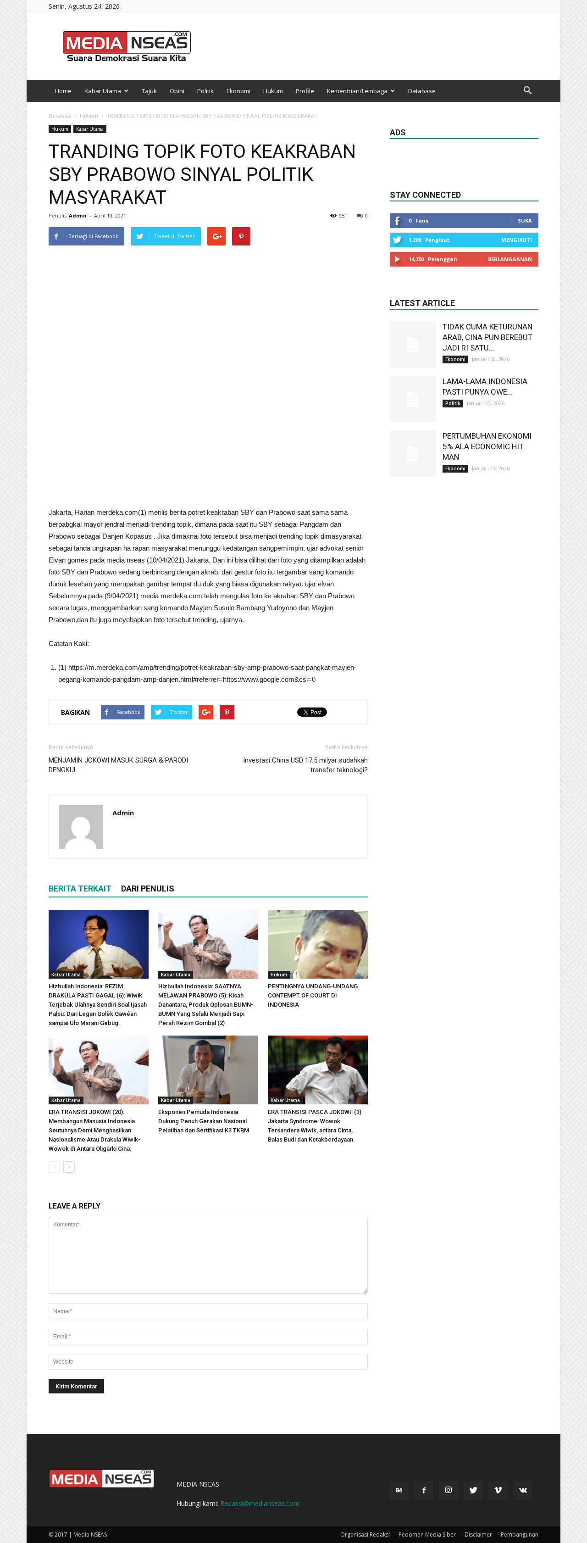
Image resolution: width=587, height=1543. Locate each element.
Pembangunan (519, 1534)
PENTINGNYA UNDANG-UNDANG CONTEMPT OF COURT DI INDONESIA (313, 995)
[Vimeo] (498, 1491)
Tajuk (149, 91)
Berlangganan (510, 259)
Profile (305, 91)
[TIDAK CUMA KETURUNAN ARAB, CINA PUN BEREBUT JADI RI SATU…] (413, 345)
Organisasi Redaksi (365, 1534)
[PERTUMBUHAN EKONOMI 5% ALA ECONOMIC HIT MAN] (413, 454)
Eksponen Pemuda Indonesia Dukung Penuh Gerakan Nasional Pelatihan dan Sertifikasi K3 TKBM (203, 1121)
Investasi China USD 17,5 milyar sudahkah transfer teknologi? (305, 765)
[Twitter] (473, 1491)
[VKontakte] (523, 1491)
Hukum (273, 91)
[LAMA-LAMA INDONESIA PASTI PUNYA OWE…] (413, 399)
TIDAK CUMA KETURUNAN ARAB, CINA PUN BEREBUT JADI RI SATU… (487, 337)
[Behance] (399, 1491)
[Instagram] (448, 1491)
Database (422, 91)
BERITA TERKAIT (80, 888)
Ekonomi (238, 91)
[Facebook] (424, 1491)
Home (63, 91)
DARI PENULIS (147, 888)
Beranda (60, 116)
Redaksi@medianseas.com (259, 1503)
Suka (525, 220)
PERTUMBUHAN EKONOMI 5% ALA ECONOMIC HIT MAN (487, 446)
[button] (527, 91)
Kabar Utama (102, 91)
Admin (78, 215)
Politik (205, 91)
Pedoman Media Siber (427, 1534)
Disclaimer (478, 1534)
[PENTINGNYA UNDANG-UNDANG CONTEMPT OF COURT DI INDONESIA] (318, 944)
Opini (177, 91)
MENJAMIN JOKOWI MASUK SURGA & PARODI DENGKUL (118, 765)
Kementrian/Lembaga (357, 91)
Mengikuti (516, 239)
